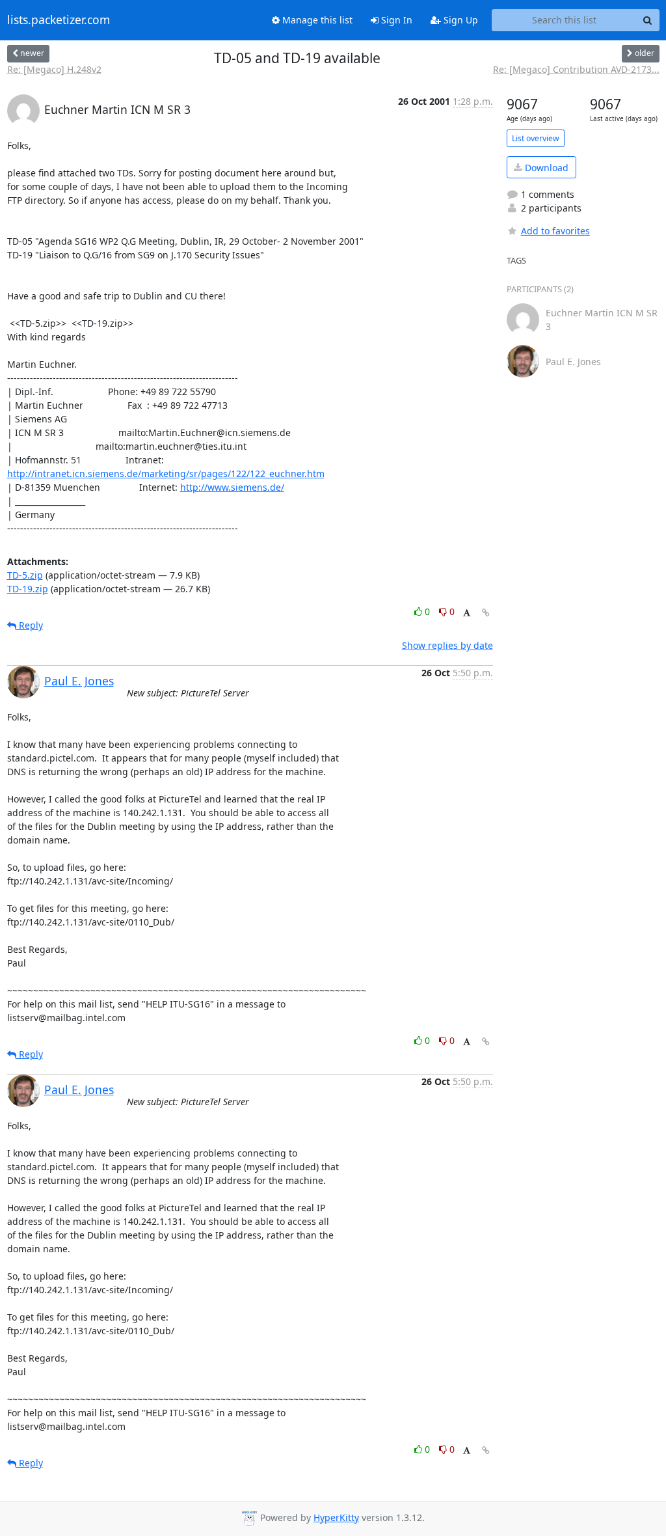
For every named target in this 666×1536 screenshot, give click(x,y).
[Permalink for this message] (486, 613)
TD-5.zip (25, 575)
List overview (535, 138)
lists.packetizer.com (58, 20)
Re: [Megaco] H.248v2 (54, 69)
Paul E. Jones (79, 681)
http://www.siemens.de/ (232, 487)
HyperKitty (336, 1517)
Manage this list (316, 20)
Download (545, 167)
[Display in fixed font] (466, 613)
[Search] (647, 20)
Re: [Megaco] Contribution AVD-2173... (576, 69)
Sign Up (459, 20)
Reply (29, 625)
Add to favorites (555, 231)
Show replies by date (447, 645)
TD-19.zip (27, 589)
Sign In (395, 20)
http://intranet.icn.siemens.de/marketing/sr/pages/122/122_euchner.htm (166, 473)
